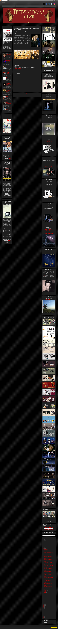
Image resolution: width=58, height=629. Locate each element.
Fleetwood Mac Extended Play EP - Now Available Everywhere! (8, 73)
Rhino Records (47, 164)
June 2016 (45, 593)
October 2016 (45, 589)
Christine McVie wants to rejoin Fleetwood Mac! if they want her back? (8, 55)
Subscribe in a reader (51, 529)
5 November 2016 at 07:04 (18, 68)
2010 (43, 603)
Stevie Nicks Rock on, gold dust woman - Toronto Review (8, 61)
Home (27, 93)
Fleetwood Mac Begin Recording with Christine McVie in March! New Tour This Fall (8, 103)
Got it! (54, 627)
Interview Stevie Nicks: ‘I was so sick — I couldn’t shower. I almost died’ (8, 108)
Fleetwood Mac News (4, 2)
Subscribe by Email (46, 529)
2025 (43, 540)
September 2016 (45, 590)
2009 (43, 604)
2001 (43, 609)
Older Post (38, 93)
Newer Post (15, 93)
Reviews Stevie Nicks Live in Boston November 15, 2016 (47, 571)
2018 (43, 546)
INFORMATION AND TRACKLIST (48, 229)
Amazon (9, 158)
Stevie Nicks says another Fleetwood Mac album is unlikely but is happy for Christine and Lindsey (8, 84)
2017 (43, 547)
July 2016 (45, 592)
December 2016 (45, 549)
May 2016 (45, 594)
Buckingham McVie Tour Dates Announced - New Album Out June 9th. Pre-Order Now (8, 97)
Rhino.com (49, 140)
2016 (43, 548)
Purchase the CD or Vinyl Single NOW (49, 233)
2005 (43, 607)
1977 (43, 616)
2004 (43, 608)
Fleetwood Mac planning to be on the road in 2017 (8, 78)
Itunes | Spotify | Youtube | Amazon (49, 230)
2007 (43, 606)
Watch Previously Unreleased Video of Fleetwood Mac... (48, 574)
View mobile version (27, 95)
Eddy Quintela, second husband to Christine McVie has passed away (8, 67)
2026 (43, 539)
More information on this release (48, 166)
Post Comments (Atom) (28, 98)
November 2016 (45, 550)
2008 (43, 605)
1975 (43, 617)
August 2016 (45, 591)
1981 (43, 615)
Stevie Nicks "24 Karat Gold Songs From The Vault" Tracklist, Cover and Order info (8, 91)
